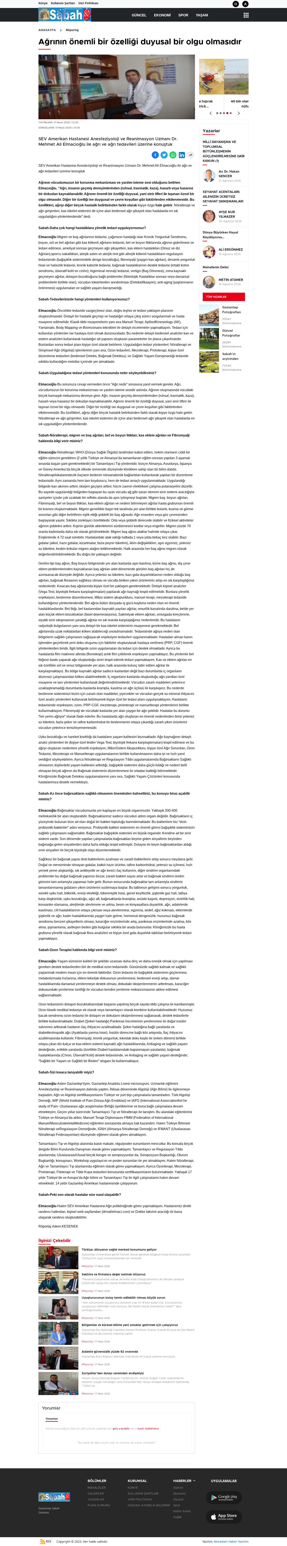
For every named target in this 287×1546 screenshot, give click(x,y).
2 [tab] (221, 113)
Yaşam (202, 15)
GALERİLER (96, 1493)
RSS (48, 1541)
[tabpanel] (224, 89)
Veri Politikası (88, 3)
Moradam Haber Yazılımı (231, 1541)
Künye (42, 3)
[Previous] (210, 112)
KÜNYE (133, 1487)
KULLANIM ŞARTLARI (143, 1493)
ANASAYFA (47, 30)
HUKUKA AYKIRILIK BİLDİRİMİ (149, 1505)
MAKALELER (97, 1487)
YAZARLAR (96, 1499)
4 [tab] (227, 113)
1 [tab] (217, 113)
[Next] (238, 112)
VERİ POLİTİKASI (140, 1499)
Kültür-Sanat (182, 1511)
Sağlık (177, 1517)
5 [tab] (231, 113)
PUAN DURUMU (99, 1505)
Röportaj (72, 30)
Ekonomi (162, 15)
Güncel (139, 15)
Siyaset (178, 1499)
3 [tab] (224, 113)
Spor (183, 15)
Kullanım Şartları (63, 3)
